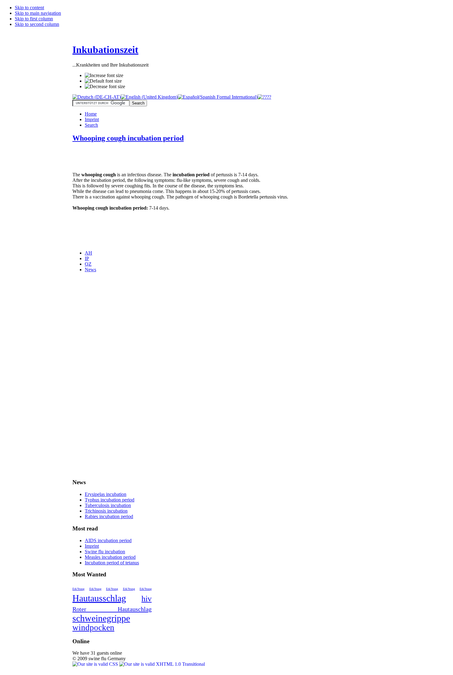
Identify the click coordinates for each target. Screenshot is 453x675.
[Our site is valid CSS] (95, 664)
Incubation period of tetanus (112, 562)
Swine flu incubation (105, 551)
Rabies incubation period (109, 516)
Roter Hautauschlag (112, 609)
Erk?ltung (78, 589)
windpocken (93, 627)
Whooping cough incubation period (128, 138)
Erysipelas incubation (105, 494)
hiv (146, 598)
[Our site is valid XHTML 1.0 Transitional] (162, 664)
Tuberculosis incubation (108, 505)
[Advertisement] (144, 158)
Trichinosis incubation (106, 510)
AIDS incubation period (108, 540)
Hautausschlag (99, 598)
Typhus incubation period (109, 499)
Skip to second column (37, 24)
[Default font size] (103, 81)
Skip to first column (34, 18)
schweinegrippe (101, 618)
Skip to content (29, 7)
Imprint (92, 546)
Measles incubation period (110, 557)
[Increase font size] (104, 75)
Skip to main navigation (38, 13)
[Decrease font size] (105, 86)
